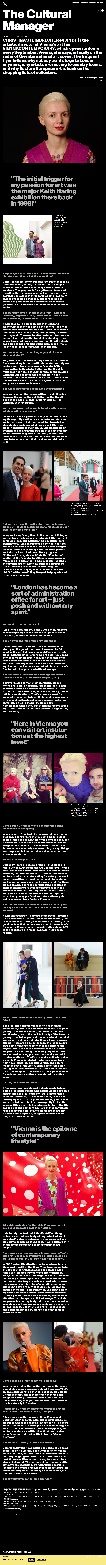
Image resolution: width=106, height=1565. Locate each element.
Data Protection (95, 1557)
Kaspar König (54, 547)
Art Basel (27, 868)
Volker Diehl (20, 1264)
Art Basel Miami (49, 868)
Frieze (56, 865)
